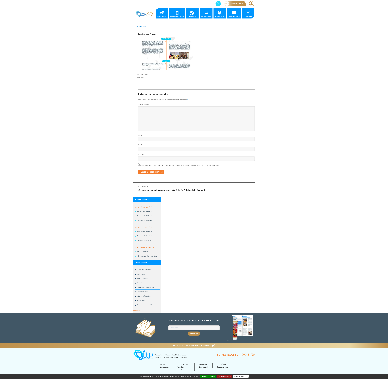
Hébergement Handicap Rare (147, 256)
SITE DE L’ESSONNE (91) (143, 207)
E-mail (141, 145)
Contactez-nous (234, 17)
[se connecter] (251, 3)
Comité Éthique (142, 292)
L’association (161, 17)
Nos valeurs (141, 274)
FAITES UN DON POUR (192, 345)
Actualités (192, 17)
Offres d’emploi (222, 364)
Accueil (162, 364)
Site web (141, 155)
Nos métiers (219, 17)
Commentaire (144, 104)
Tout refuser (224, 376)
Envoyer (194, 333)
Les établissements (177, 17)
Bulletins (180, 370)
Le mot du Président (144, 269)
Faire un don (203, 364)
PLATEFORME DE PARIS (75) (145, 247)
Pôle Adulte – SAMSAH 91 (146, 220)
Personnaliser (241, 376)
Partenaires (141, 300)
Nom (140, 135)
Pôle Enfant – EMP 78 (144, 231)
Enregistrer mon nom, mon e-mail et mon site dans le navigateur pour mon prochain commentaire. (179, 166)
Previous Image (141, 26)
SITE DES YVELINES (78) (143, 227)
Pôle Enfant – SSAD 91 (144, 216)
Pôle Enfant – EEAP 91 (144, 211)
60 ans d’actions (142, 278)
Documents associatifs (144, 305)
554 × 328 (140, 77)
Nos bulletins (137, 310)
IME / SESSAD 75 (143, 251)
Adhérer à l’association (144, 296)
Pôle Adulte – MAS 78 (144, 240)
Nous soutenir (206, 17)
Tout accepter (208, 376)
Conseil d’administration (145, 287)
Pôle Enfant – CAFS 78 (144, 236)
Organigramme (142, 283)
